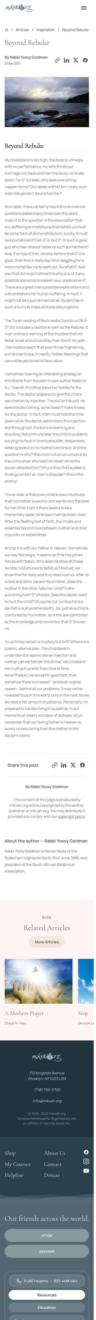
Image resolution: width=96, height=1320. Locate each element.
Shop (10, 1153)
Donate (52, 1175)
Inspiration (45, 29)
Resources (47, 1294)
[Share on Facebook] (85, 60)
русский (47, 1251)
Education (47, 1307)
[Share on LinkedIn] (66, 60)
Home (6, 30)
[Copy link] (57, 60)
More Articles (47, 941)
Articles (22, 29)
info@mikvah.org (46, 1100)
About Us (54, 1153)
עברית (47, 1235)
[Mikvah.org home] (19, 8)
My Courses (17, 1164)
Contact (53, 1164)
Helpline (14, 1175)
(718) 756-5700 (47, 1089)
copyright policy (71, 816)
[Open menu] (84, 8)
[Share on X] (76, 60)
